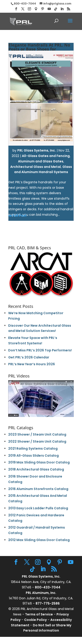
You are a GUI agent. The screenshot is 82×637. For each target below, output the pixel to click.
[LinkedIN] (62, 9)
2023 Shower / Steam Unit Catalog (37, 434)
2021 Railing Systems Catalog (33, 448)
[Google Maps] (36, 9)
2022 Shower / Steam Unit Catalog (37, 441)
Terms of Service (39, 614)
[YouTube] (49, 9)
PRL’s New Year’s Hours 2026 (31, 364)
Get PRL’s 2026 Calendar (28, 357)
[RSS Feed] (68, 9)
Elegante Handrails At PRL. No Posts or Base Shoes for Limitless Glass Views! (39, 49)
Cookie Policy (35, 619)
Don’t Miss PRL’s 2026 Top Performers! (40, 350)
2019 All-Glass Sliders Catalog (33, 455)
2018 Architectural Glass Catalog (36, 469)
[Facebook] (16, 9)
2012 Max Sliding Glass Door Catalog (39, 540)
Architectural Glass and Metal (35, 166)
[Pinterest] (42, 9)
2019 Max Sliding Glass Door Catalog (39, 462)
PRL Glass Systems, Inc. (36, 150)
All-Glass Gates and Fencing (46, 156)
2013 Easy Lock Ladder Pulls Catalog (38, 508)
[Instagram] (29, 9)
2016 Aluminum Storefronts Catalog (38, 489)
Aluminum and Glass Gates (40, 161)
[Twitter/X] (22, 9)
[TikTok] (55, 9)
